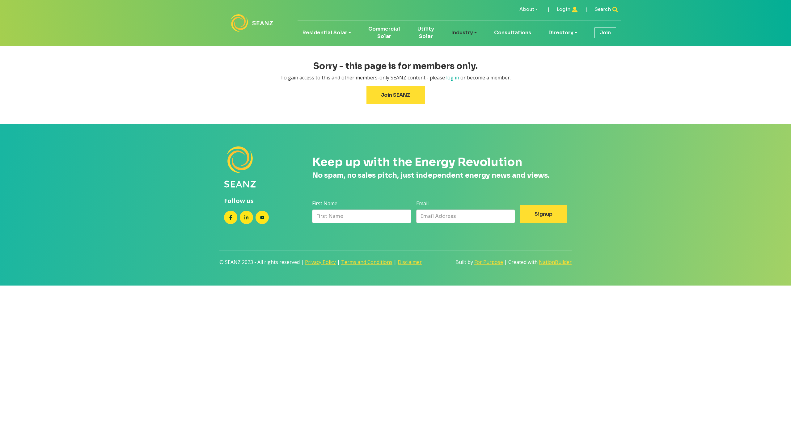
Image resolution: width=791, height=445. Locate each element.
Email (422, 203)
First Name (324, 203)
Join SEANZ (395, 95)
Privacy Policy (320, 262)
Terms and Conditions (366, 262)
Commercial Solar (384, 33)
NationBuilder (555, 262)
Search (603, 9)
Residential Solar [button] (324, 32)
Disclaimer (410, 262)
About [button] (526, 9)
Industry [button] (462, 32)
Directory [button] (560, 32)
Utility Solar (425, 33)
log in (452, 77)
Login (564, 9)
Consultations (512, 32)
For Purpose (488, 262)
